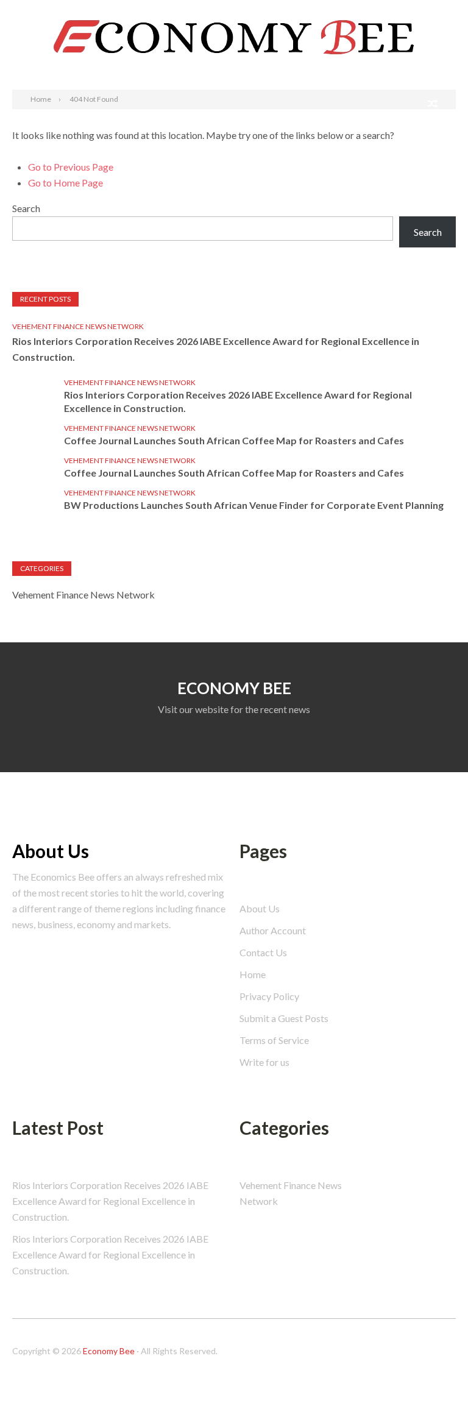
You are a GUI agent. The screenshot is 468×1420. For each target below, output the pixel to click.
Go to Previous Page (70, 166)
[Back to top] (434, 1386)
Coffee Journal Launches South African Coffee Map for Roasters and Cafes (234, 440)
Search (443, 12)
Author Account (272, 930)
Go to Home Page (65, 182)
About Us (259, 908)
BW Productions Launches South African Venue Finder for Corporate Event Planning (254, 505)
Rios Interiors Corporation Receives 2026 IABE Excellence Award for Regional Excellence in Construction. (215, 349)
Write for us (264, 1062)
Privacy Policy (269, 996)
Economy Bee (109, 1351)
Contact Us (263, 952)
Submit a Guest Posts (283, 1018)
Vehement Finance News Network (78, 326)
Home (252, 974)
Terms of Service (274, 1040)
